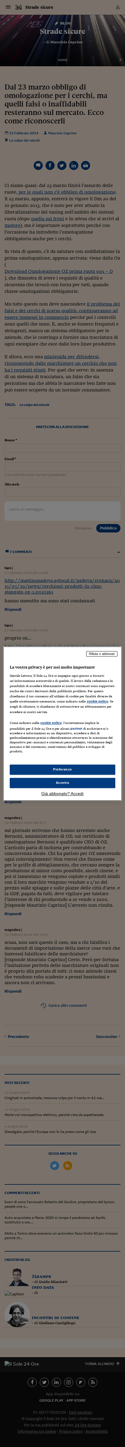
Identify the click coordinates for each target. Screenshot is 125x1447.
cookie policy (97, 701)
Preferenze (62, 769)
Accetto (62, 782)
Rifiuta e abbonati (102, 654)
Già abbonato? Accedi (62, 793)
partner (76, 728)
